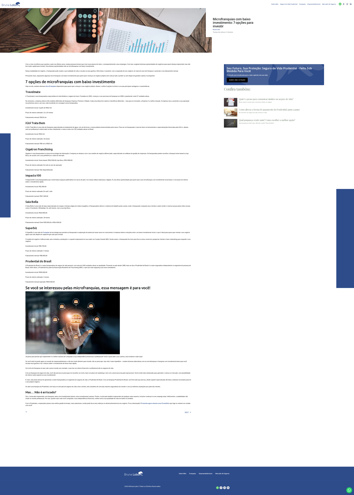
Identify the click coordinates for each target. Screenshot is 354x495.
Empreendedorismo (314, 4)
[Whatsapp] (340, 4)
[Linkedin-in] (350, 4)
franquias (46, 232)
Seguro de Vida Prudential (288, 4)
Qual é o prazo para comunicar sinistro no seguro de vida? (266, 99)
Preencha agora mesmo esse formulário (155, 403)
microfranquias (50, 86)
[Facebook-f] (343, 4)
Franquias (302, 4)
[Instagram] (347, 4)
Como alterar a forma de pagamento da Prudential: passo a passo (269, 109)
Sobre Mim (274, 4)
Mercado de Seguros (329, 4)
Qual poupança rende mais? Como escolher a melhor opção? (267, 120)
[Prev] (66, 412)
